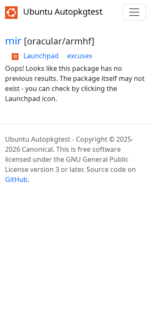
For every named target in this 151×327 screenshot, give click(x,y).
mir (13, 40)
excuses (79, 55)
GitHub (16, 179)
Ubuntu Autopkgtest (61, 11)
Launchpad (40, 55)
